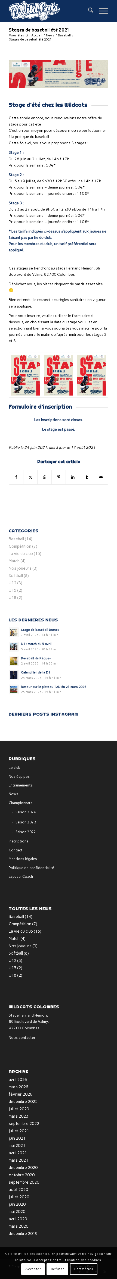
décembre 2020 (23, 1167)
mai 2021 (17, 1145)
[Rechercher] (88, 11)
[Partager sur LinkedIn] (73, 477)
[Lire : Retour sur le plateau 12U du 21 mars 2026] (14, 689)
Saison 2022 (26, 832)
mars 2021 (18, 1160)
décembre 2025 (23, 1101)
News (13, 794)
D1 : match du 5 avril (36, 644)
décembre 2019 (23, 1233)
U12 (12, 583)
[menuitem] (88, 11)
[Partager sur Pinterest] (59, 477)
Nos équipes (19, 777)
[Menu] (100, 11)
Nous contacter (22, 1037)
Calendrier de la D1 (35, 672)
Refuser (57, 1269)
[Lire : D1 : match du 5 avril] (14, 646)
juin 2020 (17, 1204)
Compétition (20, 546)
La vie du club (21, 553)
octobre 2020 (22, 1175)
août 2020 (18, 1189)
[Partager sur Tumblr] (87, 477)
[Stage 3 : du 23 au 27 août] (91, 375)
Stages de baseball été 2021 (39, 30)
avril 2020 (18, 1219)
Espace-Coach (21, 876)
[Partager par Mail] (101, 477)
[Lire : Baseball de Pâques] (14, 661)
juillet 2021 (19, 1130)
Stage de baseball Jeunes (40, 630)
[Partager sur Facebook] (16, 477)
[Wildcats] (48, 11)
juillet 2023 (19, 1108)
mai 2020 (17, 1211)
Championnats (20, 803)
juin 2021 (17, 1138)
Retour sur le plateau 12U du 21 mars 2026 (53, 687)
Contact (16, 850)
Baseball (16, 539)
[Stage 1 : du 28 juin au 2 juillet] (25, 375)
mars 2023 (18, 1116)
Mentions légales (23, 859)
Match (14, 561)
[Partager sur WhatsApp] (44, 477)
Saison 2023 (26, 822)
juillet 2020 (19, 1197)
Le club (14, 768)
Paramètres (83, 1269)
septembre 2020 (24, 1182)
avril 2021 (18, 1153)
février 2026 (20, 1094)
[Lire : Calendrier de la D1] (14, 675)
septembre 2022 (24, 1123)
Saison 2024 (26, 812)
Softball (16, 575)
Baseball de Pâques (36, 658)
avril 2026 (18, 1079)
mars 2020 (18, 1226)
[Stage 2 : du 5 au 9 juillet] (58, 375)
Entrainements (21, 785)
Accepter (33, 1269)
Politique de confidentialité (31, 868)
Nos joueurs (20, 568)
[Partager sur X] (30, 477)
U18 (12, 597)
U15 (12, 590)
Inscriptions (18, 841)
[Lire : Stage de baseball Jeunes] (14, 632)
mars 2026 (18, 1086)
